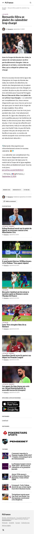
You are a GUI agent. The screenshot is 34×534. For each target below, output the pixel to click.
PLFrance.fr (5, 522)
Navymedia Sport (6, 520)
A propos (17, 522)
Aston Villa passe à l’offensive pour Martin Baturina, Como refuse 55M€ (20, 477)
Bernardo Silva (6, 189)
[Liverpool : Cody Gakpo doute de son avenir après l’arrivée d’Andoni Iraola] (5, 487)
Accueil (4, 8)
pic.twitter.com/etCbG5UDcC (13, 170)
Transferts (11, 226)
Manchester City (17, 189)
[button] (3, 3)
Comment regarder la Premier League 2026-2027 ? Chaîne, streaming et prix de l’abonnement (22, 456)
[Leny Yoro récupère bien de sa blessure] (17, 312)
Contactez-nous (25, 522)
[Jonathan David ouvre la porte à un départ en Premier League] (17, 343)
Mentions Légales (6, 525)
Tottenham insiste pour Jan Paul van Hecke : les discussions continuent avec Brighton (20, 497)
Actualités (5, 14)
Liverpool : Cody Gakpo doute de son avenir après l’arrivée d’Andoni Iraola (21, 487)
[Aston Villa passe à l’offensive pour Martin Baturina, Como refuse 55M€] (5, 477)
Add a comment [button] (11, 201)
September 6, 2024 (9, 176)
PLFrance (9, 2)
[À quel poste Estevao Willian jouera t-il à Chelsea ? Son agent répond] (17, 249)
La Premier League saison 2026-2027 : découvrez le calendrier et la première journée (21, 466)
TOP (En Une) (26, 189)
